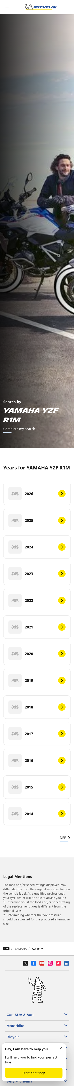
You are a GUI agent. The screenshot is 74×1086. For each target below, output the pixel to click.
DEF (63, 837)
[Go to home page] (40, 7)
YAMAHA (21, 949)
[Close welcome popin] (61, 1048)
